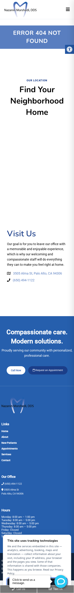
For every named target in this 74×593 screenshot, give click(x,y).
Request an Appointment (49, 370)
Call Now (16, 370)
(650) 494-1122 (23, 280)
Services (6, 454)
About (4, 436)
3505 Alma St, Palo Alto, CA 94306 (37, 273)
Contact (5, 460)
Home (4, 431)
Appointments (9, 448)
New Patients (9, 442)
